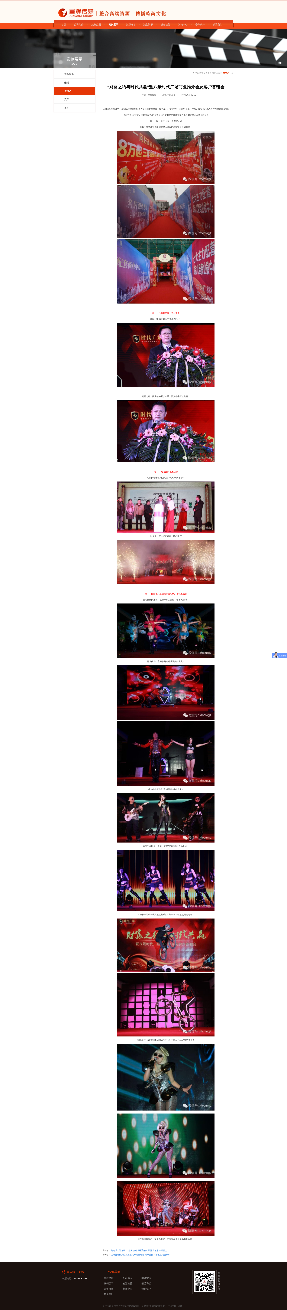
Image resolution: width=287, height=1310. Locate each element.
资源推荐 (131, 24)
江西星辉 (108, 1278)
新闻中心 (183, 24)
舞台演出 (69, 74)
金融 (66, 82)
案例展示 (216, 73)
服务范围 (96, 24)
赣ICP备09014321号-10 (154, 1306)
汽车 (66, 99)
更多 (66, 107)
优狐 (180, 1306)
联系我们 (217, 24)
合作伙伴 (200, 24)
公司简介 (79, 24)
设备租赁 (165, 24)
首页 (63, 24)
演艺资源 (148, 24)
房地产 (226, 73)
